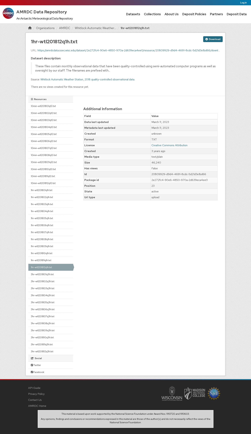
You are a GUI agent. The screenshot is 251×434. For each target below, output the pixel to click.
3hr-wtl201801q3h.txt (42, 274)
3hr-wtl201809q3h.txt (42, 330)
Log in (243, 2)
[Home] (30, 28)
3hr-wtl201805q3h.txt (42, 302)
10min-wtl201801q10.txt (43, 106)
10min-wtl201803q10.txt (44, 120)
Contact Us (35, 400)
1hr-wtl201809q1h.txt (42, 246)
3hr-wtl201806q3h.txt (42, 309)
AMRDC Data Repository (41, 12)
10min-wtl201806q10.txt (44, 141)
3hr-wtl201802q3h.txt (42, 281)
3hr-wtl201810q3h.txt (42, 337)
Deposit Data (237, 14)
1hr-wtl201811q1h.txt (41, 260)
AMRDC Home (37, 406)
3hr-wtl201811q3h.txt (42, 344)
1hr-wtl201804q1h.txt (42, 211)
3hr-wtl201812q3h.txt (42, 351)
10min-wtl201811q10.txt (43, 176)
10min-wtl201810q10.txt (43, 169)
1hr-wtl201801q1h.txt (41, 190)
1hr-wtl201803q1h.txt (42, 204)
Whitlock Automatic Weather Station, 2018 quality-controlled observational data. (87, 79)
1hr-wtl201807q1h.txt (42, 232)
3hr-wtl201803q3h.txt (42, 288)
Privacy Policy (36, 394)
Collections (152, 14)
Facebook (38, 372)
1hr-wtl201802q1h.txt (42, 197)
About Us (172, 14)
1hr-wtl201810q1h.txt (41, 253)
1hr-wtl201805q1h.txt (42, 218)
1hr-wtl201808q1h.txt (42, 239)
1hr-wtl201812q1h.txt (135, 28)
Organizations (45, 28)
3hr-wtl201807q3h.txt (42, 316)
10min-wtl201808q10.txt (44, 155)
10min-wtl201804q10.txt (44, 127)
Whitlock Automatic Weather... (95, 28)
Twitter (37, 365)
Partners (216, 14)
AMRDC (64, 28)
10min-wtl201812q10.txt (43, 183)
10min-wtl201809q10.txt (44, 162)
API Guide (34, 388)
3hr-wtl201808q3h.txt (42, 323)
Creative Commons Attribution (169, 145)
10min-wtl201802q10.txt (44, 113)
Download (214, 39)
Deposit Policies (194, 14)
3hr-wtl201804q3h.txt (42, 295)
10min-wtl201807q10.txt (44, 148)
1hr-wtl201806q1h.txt (42, 225)
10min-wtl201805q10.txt (44, 134)
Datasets (133, 14)
